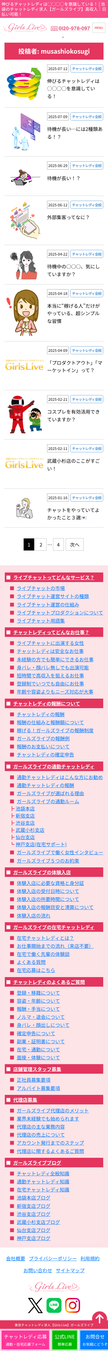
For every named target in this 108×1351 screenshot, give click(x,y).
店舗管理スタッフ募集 (37, 1069)
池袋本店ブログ (33, 1197)
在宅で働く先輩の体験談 (43, 953)
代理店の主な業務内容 (41, 1126)
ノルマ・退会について (41, 1016)
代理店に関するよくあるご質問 (50, 1151)
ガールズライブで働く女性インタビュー (60, 852)
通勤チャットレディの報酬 (45, 785)
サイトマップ (70, 1270)
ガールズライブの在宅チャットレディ (53, 927)
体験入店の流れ (33, 915)
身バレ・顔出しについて (43, 1024)
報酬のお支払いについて (43, 746)
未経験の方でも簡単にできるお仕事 (55, 659)
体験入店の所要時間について (48, 899)
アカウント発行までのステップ (50, 1142)
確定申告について (36, 1033)
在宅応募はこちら (36, 970)
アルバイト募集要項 (38, 1088)
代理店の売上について (41, 1134)
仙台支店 (25, 837)
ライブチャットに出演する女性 (50, 642)
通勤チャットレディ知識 (43, 1181)
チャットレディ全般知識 (43, 1173)
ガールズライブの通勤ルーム (48, 801)
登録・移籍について (38, 992)
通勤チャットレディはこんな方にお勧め (60, 777)
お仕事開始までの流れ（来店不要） (55, 945)
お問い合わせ (37, 1270)
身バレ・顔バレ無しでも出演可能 (53, 667)
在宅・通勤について (38, 1049)
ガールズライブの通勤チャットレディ (53, 766)
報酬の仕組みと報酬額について (50, 722)
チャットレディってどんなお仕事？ (51, 632)
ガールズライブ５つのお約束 (48, 860)
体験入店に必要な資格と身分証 (50, 882)
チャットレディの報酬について (46, 703)
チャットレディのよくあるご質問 (49, 981)
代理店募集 (25, 1099)
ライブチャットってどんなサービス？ (53, 577)
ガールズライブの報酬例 (43, 738)
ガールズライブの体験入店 (42, 872)
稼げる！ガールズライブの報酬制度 (55, 730)
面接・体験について (38, 1057)
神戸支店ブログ (33, 1238)
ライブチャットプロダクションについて (60, 612)
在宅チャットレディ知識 (43, 1189)
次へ (75, 544)
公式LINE (65, 1340)
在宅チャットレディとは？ (45, 937)
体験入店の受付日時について (48, 891)
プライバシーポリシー (53, 1258)
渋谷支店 (25, 822)
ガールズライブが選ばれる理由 (50, 793)
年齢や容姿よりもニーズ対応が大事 (55, 691)
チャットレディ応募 (25, 1340)
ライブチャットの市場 (41, 588)
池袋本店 (25, 808)
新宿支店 (25, 815)
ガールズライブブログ (37, 1162)
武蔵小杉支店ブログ (38, 1221)
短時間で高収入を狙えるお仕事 (50, 675)
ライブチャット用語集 (41, 620)
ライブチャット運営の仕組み (48, 604)
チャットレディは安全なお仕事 (50, 650)
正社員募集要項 (33, 1079)
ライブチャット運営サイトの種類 (53, 596)
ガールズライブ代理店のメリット (53, 1110)
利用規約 (90, 1258)
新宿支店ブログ (33, 1205)
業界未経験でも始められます (48, 1118)
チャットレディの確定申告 (45, 754)
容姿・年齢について (38, 1000)
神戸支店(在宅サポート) (41, 844)
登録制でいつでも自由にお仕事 (50, 683)
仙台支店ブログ (33, 1230)
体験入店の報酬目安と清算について (55, 907)
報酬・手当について (38, 1008)
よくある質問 (31, 961)
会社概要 (15, 1258)
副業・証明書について (41, 1041)
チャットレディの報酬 (40, 714)
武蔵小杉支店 (30, 829)
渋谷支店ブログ (33, 1213)
